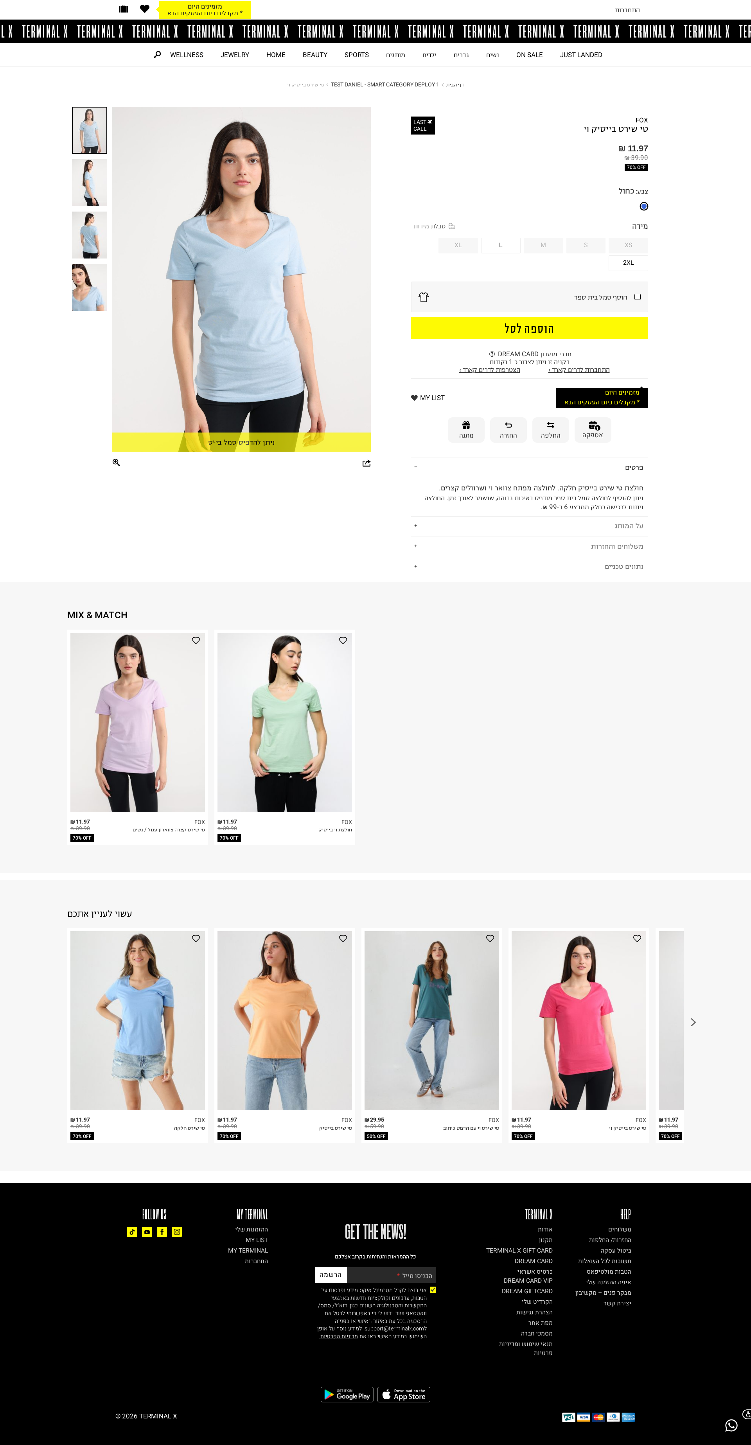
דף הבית (455, 84)
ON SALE (529, 55)
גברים (461, 55)
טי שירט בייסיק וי (627, 1128)
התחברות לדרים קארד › (579, 369)
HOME (276, 55)
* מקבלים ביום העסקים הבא (205, 13)
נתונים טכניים (624, 566)
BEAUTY (315, 55)
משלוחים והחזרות (617, 546)
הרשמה (331, 1275)
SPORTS (357, 55)
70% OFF (636, 167)
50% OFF (376, 1136)
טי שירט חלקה (189, 1128)
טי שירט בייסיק (335, 1128)
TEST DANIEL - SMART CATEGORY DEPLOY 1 (385, 84)
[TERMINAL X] (375, 31)
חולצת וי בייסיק (335, 829)
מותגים (395, 55)
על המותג (628, 525)
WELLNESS (186, 55)
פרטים (634, 467)
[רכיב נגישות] (745, 1414)
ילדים (429, 55)
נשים (492, 55)
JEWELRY (235, 55)
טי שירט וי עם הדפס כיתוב (471, 1128)
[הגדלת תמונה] (116, 463)
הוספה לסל (530, 328)
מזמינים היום (204, 6)
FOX (642, 120)
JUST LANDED (581, 55)
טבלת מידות (429, 226)
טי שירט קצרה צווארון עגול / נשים (169, 829)
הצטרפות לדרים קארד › (489, 369)
